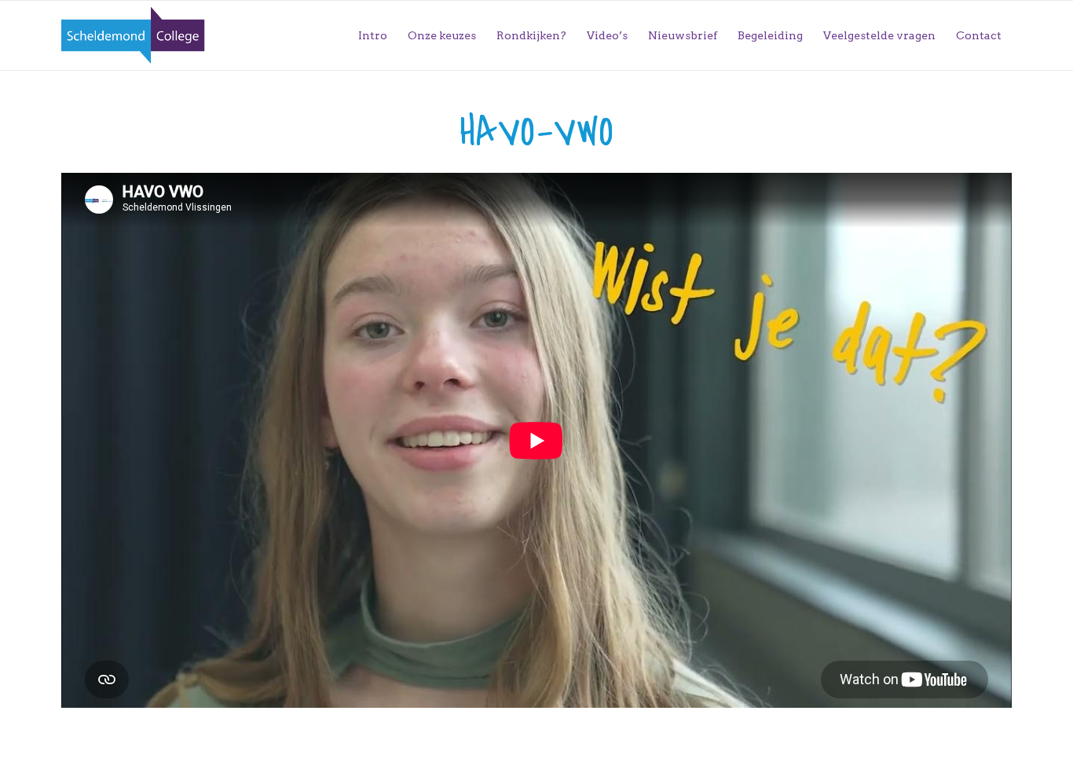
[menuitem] (372, 35)
